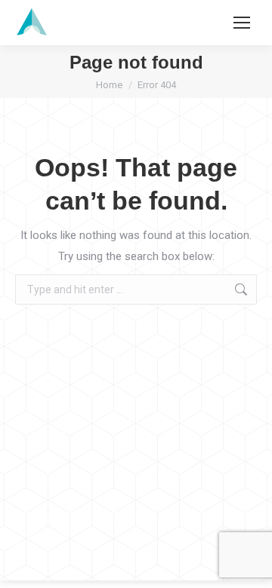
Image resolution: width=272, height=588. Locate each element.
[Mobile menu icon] (242, 23)
